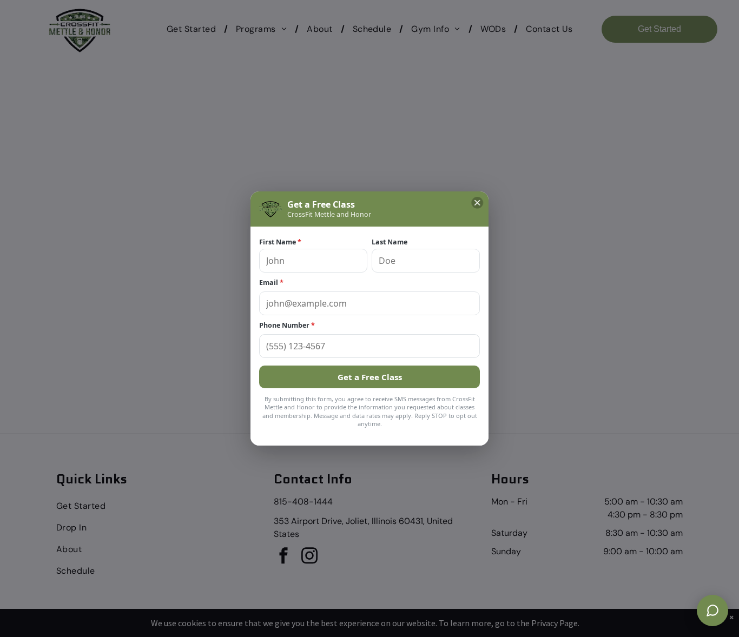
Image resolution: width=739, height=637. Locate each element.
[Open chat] (712, 610)
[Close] (477, 203)
